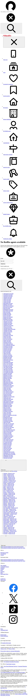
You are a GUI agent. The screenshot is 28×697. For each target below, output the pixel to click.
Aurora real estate (7, 301)
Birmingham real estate (8, 309)
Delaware (5, 482)
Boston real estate (7, 313)
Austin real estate (7, 302)
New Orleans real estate (8, 391)
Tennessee (5, 523)
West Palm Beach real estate (9, 454)
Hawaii (4, 485)
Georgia (5, 484)
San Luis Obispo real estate (9, 429)
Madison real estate (7, 374)
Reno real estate (6, 416)
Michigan (5, 499)
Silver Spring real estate (8, 439)
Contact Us (3, 578)
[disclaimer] (11, 257)
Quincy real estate (7, 412)
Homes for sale (11, 473)
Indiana (4, 489)
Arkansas (5, 477)
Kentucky (5, 493)
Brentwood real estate (8, 317)
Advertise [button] (3, 581)
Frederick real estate (7, 348)
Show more (3, 469)
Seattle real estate (7, 438)
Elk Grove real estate (7, 339)
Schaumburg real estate (8, 436)
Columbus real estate (7, 331)
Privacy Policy (12, 648)
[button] (14, 17)
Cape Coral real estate (8, 320)
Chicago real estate (7, 326)
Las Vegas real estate (7, 368)
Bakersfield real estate (8, 303)
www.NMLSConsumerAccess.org (8, 672)
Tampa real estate (7, 447)
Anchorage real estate (8, 296)
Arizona (5, 476)
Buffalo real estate (7, 318)
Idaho (4, 487)
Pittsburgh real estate (7, 405)
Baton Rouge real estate (8, 305)
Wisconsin (5, 532)
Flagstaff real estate (7, 342)
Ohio (4, 515)
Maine (4, 495)
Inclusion (2, 568)
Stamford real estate (7, 443)
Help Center (3, 580)
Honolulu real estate (7, 357)
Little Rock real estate (8, 369)
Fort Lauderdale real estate (9, 345)
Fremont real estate (7, 350)
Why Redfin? (3, 565)
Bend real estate (6, 308)
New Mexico (6, 510)
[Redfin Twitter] (13, 603)
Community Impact (5, 566)
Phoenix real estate (7, 404)
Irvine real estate (6, 361)
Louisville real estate (7, 373)
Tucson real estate (7, 449)
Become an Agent (4, 552)
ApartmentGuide (4, 630)
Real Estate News (4, 574)
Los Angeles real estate (8, 372)
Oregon (5, 517)
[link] (11, 257)
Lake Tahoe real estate (8, 367)
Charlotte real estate (7, 324)
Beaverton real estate (7, 307)
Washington (5, 529)
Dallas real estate (6, 332)
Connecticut (5, 480)
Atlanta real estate (7, 299)
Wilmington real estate (8, 455)
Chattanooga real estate (8, 325)
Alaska (4, 474)
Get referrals (3, 553)
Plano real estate (6, 407)
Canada (9, 643)
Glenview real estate (7, 355)
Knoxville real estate (7, 366)
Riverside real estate (7, 418)
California (5, 478)
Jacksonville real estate (8, 362)
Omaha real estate (7, 397)
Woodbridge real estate (8, 456)
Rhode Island (6, 520)
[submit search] (11, 28)
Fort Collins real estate (8, 344)
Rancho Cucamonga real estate (10, 415)
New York (5, 511)
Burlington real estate (7, 319)
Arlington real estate (7, 297)
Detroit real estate (7, 336)
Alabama (5, 473)
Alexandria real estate (8, 294)
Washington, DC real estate (9, 453)
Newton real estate (7, 394)
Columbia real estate (7, 330)
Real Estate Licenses (10, 664)
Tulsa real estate (6, 450)
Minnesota (5, 500)
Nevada (5, 506)
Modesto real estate (7, 384)
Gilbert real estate (7, 353)
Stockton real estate (7, 444)
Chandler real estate (7, 321)
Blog (2, 572)
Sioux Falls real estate (8, 440)
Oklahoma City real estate (8, 396)
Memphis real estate (7, 378)
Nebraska (5, 505)
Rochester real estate (7, 420)
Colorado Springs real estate (9, 329)
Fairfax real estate (7, 341)
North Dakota (6, 514)
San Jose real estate (7, 428)
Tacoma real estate (7, 445)
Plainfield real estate (7, 406)
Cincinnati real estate (7, 328)
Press (2, 570)
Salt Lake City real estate (8, 423)
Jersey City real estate (8, 363)
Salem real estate (6, 422)
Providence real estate (8, 411)
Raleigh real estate (7, 413)
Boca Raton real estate (8, 310)
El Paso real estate (7, 337)
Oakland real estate (7, 395)
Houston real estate (7, 358)
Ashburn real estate (7, 298)
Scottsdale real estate (7, 437)
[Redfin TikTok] (13, 613)
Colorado (5, 479)
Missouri (5, 502)
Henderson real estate (7, 356)
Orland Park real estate (8, 399)
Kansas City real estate (8, 364)
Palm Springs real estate (8, 401)
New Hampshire (6, 507)
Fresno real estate (7, 351)
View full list (14, 471)
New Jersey (5, 509)
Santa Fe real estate (7, 432)
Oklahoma (5, 516)
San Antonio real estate (8, 424)
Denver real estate (7, 334)
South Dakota (6, 522)
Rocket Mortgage (4, 636)
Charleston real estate (7, 323)
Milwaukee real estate (8, 382)
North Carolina (6, 512)
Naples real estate (7, 388)
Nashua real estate (7, 389)
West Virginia (6, 531)
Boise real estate (6, 312)
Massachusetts (6, 498)
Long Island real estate (8, 370)
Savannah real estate (7, 434)
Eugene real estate (7, 340)
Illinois (4, 488)
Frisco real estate (6, 352)
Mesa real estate (6, 379)
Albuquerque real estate (8, 293)
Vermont (5, 527)
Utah (4, 526)
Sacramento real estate (8, 421)
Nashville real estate (7, 390)
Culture (2, 569)
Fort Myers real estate (8, 346)
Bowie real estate (7, 315)
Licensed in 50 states (20, 672)
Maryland (5, 496)
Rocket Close (3, 634)
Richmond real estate (7, 417)
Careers (2, 555)
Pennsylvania (6, 518)
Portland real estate (7, 409)
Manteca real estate (7, 377)
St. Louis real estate (7, 442)
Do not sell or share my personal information (10, 651)
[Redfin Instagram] (13, 624)
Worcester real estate (7, 458)
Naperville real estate (7, 386)
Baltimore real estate (7, 304)
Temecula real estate (7, 448)
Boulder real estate (7, 314)
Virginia (5, 528)
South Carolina (6, 521)
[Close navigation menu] (14, 42)
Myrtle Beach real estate (8, 385)
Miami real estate (7, 380)
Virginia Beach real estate (8, 451)
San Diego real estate (7, 426)
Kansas (4, 491)
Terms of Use (3, 648)
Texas (4, 525)
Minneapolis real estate (8, 383)
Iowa (4, 490)
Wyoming (5, 533)
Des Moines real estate (8, 335)
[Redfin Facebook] (13, 592)
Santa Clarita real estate (8, 431)
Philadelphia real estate (8, 402)
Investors (2, 571)
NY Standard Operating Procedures (11, 661)
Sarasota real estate (7, 433)
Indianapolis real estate (8, 359)
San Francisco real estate (8, 427)
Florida (4, 483)
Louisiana (5, 494)
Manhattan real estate (7, 375)
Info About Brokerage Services (10, 666)
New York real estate (7, 393)
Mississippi (5, 501)
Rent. (2, 628)
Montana (5, 504)
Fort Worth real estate (7, 347)
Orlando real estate (7, 400)
